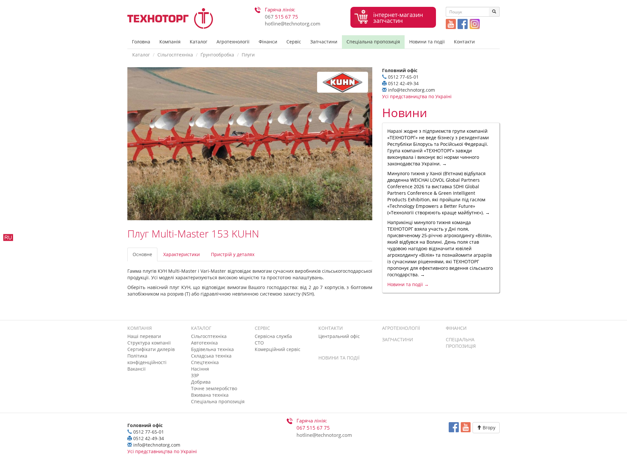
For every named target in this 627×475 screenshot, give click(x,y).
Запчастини (323, 41)
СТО (259, 343)
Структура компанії (149, 343)
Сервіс (293, 41)
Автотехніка (204, 343)
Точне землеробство (214, 388)
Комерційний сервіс (277, 349)
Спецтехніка (205, 362)
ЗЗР (195, 375)
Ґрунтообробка (217, 55)
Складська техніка (211, 356)
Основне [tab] (142, 254)
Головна (141, 41)
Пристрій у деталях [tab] (232, 254)
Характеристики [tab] (181, 254)
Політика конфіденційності (147, 359)
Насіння (200, 369)
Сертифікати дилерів (151, 349)
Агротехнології (233, 41)
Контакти (464, 41)
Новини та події (427, 41)
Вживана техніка (210, 395)
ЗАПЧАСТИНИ (397, 339)
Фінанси (268, 41)
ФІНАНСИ (456, 328)
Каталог (198, 41)
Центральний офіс (339, 336)
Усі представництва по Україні (417, 96)
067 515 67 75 (313, 427)
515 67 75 (281, 16)
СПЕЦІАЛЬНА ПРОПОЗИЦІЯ (461, 342)
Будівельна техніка (212, 349)
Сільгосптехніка (175, 55)
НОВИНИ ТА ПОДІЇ (339, 358)
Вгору (488, 427)
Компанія (170, 41)
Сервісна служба (273, 336)
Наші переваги (144, 336)
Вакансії (136, 369)
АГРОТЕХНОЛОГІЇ (401, 328)
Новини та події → (408, 284)
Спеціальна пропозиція (373, 41)
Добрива (201, 382)
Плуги (248, 55)
